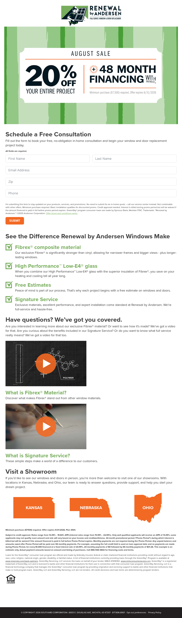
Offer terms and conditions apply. (62, 213)
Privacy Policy (154, 612)
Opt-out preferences (136, 612)
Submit (14, 220)
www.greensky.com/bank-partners (22, 560)
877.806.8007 (118, 612)
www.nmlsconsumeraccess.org (136, 560)
